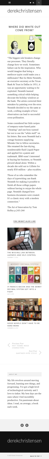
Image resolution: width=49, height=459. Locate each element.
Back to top (35, 456)
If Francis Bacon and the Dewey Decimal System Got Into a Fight (24, 289)
